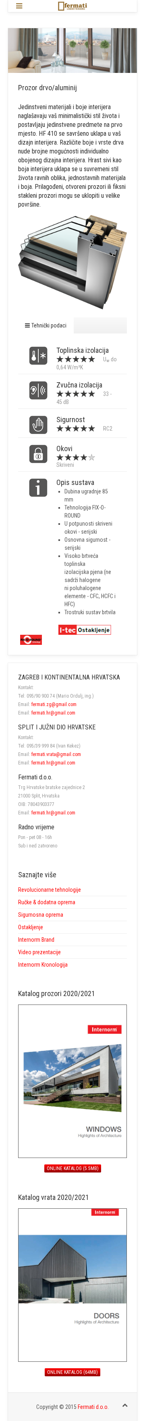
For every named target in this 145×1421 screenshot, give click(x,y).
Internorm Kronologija (43, 964)
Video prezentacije (39, 952)
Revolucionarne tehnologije (49, 890)
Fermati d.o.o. (93, 1407)
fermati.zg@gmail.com (54, 704)
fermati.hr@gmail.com (53, 713)
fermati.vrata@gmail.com (56, 754)
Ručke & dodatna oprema (46, 902)
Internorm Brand (36, 939)
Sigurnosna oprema (40, 914)
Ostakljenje (30, 927)
